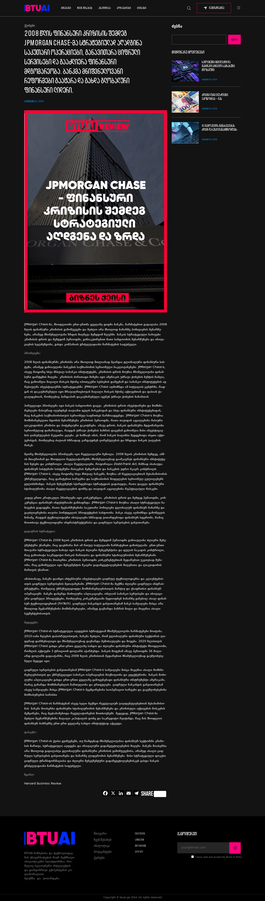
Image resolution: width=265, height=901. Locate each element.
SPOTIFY (139, 852)
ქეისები (141, 8)
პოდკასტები (124, 8)
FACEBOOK (140, 833)
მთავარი (66, 8)
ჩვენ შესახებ (85, 8)
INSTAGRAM (140, 846)
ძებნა (177, 26)
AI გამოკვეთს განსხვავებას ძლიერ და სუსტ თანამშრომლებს (219, 128)
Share (147, 794)
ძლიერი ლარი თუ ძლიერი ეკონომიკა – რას (215, 97)
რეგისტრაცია (216, 8)
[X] (113, 794)
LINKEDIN (139, 840)
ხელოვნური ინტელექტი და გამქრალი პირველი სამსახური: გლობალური (218, 66)
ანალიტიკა (105, 8)
